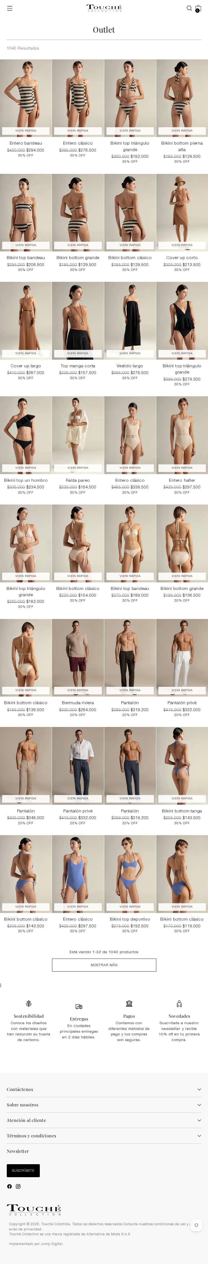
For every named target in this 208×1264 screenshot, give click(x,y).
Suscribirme (104, 676)
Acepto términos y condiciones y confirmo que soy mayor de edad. (107, 662)
